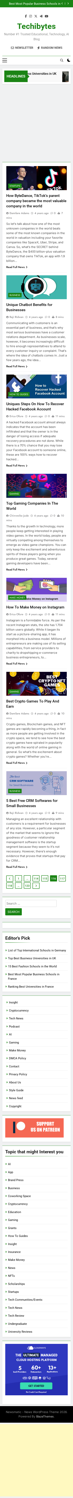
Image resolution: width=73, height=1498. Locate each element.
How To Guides (19, 394)
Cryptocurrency (19, 1010)
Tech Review (16, 1315)
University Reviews (20, 1331)
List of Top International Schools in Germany (37, 950)
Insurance (14, 1252)
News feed (16, 1098)
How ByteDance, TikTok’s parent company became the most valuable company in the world (36, 200)
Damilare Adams (19, 213)
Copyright (15, 1106)
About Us (15, 1082)
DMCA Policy (17, 1058)
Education (14, 1212)
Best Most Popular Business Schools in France (34, 3)
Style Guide (16, 1090)
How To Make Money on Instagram (35, 607)
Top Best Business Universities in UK (27, 74)
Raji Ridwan (17, 317)
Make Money (17, 597)
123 (27, 885)
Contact (14, 1066)
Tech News (16, 1018)
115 (44, 878)
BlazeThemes (45, 1416)
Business (15, 295)
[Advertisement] (36, 122)
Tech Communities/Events (25, 1299)
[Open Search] (61, 60)
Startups (15, 186)
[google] (41, 16)
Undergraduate (17, 1324)
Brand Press (16, 1180)
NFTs (11, 1276)
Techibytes (36, 26)
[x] (36, 16)
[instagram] (30, 16)
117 (62, 878)
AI (10, 1034)
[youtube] (46, 16)
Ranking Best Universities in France (31, 986)
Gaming (14, 494)
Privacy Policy (18, 1074)
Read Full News (15, 267)
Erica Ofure (16, 416)
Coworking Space (19, 1196)
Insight (13, 1002)
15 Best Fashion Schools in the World (32, 966)
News (11, 1268)
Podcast (14, 1026)
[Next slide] (68, 3)
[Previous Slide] (62, 3)
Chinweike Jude (19, 516)
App (10, 1172)
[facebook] (26, 16)
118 (9, 885)
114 (36, 878)
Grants (12, 1228)
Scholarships (16, 1284)
